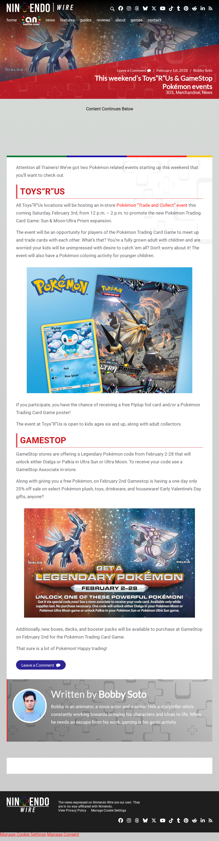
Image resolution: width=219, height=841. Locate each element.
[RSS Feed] (210, 8)
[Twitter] (153, 8)
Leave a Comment (132, 70)
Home (12, 20)
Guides (86, 20)
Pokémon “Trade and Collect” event (151, 205)
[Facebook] (120, 8)
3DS (170, 92)
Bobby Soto (202, 70)
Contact (154, 20)
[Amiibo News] (31, 20)
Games (137, 20)
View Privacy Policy (72, 810)
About (120, 20)
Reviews (103, 20)
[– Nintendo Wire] (40, 7)
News (50, 20)
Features (67, 20)
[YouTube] (162, 8)
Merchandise (188, 92)
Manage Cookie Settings (108, 810)
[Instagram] (129, 8)
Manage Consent (63, 834)
